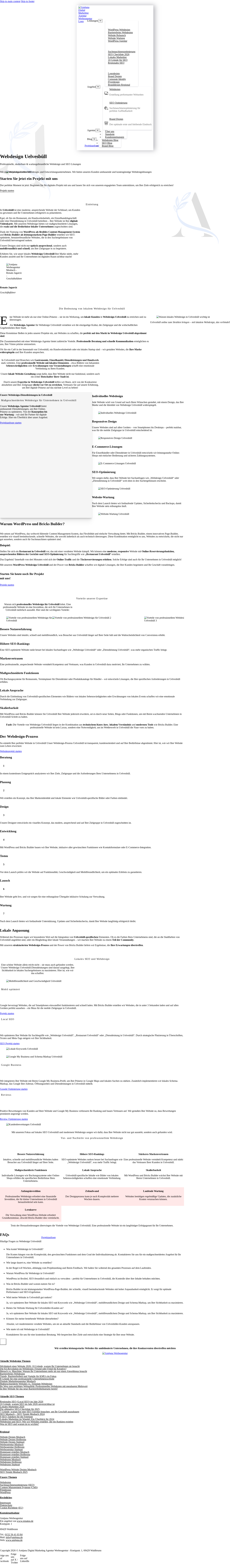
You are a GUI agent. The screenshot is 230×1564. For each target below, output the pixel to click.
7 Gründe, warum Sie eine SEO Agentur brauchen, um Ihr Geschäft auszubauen (39, 1411)
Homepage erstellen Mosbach (14, 1452)
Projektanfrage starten (10, 422)
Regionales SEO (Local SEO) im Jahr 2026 (21, 1401)
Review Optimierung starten (14, 1119)
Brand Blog (107, 145)
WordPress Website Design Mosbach (18, 1469)
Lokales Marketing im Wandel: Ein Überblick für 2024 (27, 1419)
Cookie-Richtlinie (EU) (11, 1507)
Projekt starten (7, 585)
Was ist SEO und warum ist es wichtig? (19, 1424)
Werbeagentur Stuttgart (11, 1449)
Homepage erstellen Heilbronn (15, 1454)
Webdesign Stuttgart (10, 1464)
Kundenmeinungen (114, 137)
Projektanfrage (92, 145)
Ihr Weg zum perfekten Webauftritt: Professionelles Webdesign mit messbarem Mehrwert (43, 1386)
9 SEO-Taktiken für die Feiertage (16, 1416)
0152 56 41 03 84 (14, 1534)
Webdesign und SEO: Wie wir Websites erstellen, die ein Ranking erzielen (36, 1421)
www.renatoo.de (25, 1521)
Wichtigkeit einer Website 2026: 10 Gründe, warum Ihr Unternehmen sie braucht (40, 1366)
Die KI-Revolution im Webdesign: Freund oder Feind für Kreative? (33, 1368)
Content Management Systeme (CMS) (19, 1487)
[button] (95, 1249)
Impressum (5, 1502)
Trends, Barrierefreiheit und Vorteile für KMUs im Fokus (28, 1376)
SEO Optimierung (118, 102)
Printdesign (5, 1490)
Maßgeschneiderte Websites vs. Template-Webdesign (26, 1383)
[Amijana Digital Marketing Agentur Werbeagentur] (115, 1353)
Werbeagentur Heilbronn (12, 1447)
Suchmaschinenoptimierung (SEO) (17, 1485)
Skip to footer (27, 1)
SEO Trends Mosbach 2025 (14, 1472)
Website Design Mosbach (12, 1437)
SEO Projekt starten (10, 1043)
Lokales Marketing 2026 (12, 1406)
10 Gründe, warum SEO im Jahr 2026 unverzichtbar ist (27, 1404)
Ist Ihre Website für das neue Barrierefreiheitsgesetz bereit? (29, 1388)
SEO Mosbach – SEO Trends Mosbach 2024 (22, 1414)
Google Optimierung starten (14, 1089)
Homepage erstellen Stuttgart (14, 1457)
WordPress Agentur (117, 41)
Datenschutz (6, 1505)
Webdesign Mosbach (10, 1459)
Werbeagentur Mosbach (11, 1444)
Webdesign (114, 89)
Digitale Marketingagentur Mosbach (18, 1381)
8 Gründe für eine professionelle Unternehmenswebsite (27, 1378)
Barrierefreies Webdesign (12, 1373)
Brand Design (116, 119)
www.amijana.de (14, 1540)
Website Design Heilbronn (13, 1439)
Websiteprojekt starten (11, 751)
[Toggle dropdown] (100, 21)
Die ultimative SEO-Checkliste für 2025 (20, 1409)
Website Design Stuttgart (12, 1442)
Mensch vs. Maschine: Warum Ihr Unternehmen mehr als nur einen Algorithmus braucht (43, 1371)
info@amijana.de (14, 1537)
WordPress (5, 1492)
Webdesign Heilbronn (11, 1462)
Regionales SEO (116, 63)
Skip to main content (10, 1)
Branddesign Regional (119, 84)
